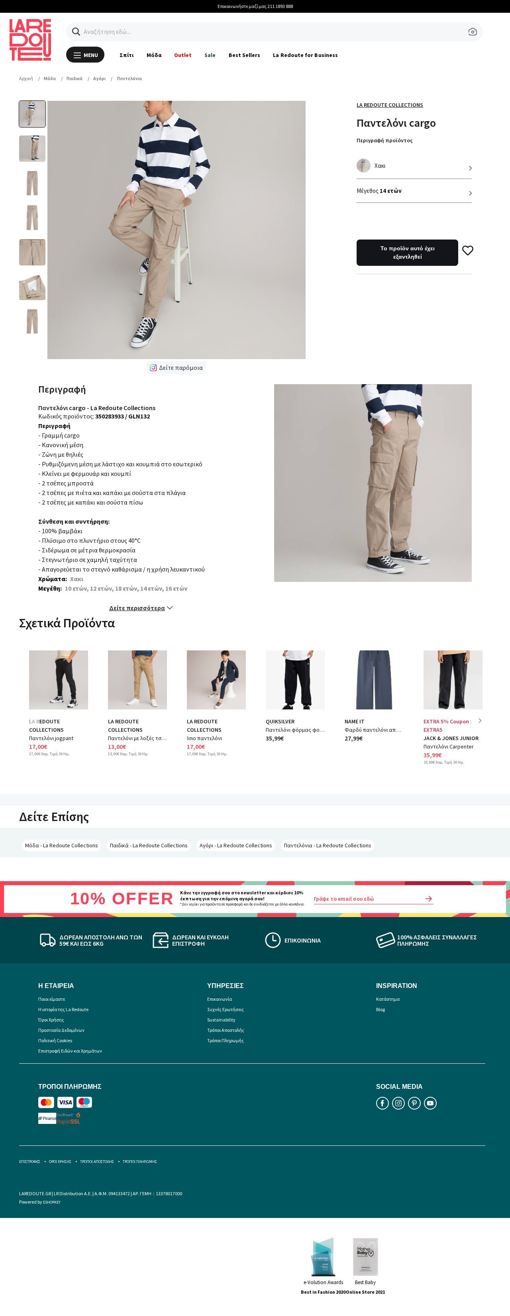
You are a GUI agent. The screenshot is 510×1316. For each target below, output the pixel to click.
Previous (35, 726)
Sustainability (221, 1020)
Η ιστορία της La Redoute (63, 1009)
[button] (76, 31)
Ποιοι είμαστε (51, 999)
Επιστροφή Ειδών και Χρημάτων (70, 1051)
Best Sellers (245, 55)
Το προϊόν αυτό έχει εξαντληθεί (408, 252)
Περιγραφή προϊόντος (385, 140)
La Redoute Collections (390, 104)
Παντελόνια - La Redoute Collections (327, 845)
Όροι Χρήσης (51, 1020)
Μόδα (154, 55)
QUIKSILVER (280, 721)
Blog (380, 1009)
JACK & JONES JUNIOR (451, 738)
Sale (210, 55)
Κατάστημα (388, 999)
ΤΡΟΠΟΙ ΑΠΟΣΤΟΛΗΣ (97, 1161)
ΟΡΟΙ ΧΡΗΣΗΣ (60, 1161)
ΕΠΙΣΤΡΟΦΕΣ (29, 1161)
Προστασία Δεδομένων (61, 1030)
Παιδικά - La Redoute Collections (149, 845)
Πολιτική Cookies (55, 1040)
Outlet (183, 55)
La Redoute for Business (305, 55)
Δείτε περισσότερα (137, 608)
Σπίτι (126, 55)
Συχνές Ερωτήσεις (225, 1009)
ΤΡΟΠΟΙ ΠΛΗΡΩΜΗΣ (140, 1161)
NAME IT (355, 721)
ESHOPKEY (52, 1202)
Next (483, 726)
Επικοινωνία (219, 999)
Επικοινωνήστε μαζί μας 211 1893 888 (255, 6)
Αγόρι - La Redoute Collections (236, 845)
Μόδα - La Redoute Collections (61, 845)
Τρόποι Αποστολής (225, 1030)
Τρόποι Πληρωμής (225, 1040)
